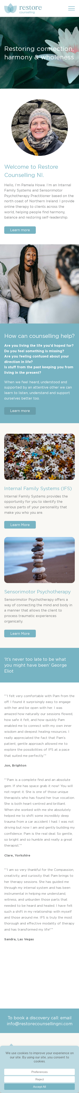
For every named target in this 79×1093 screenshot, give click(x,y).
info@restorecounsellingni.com (39, 1023)
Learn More (20, 525)
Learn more (20, 230)
